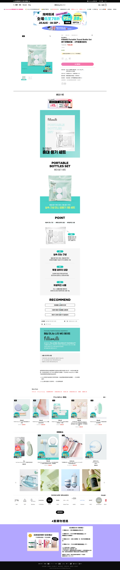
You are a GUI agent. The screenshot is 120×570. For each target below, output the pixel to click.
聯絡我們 (72, 566)
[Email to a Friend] (65, 84)
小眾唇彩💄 (95, 9)
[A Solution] (41, 500)
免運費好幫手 (50, 391)
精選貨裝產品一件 (81, 533)
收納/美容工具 (74, 35)
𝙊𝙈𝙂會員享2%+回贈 (65, 9)
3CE (25, 504)
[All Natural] (99, 500)
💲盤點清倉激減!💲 (54, 9)
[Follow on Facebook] (99, 1)
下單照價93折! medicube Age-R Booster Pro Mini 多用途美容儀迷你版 (72, 463)
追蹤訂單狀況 (60, 566)
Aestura (82, 504)
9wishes (33, 504)
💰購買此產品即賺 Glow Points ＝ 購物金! (71, 53)
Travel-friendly (41, 391)
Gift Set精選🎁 (103, 9)
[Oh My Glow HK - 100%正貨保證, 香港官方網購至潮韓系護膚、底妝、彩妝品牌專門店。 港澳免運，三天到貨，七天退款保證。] (60, 5)
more (63, 47)
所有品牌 (103, 495)
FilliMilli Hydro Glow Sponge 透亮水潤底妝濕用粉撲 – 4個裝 (60, 422)
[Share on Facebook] (62, 84)
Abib (58, 504)
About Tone (66, 504)
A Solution (41, 504)
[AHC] (91, 500)
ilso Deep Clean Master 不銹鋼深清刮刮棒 (24, 462)
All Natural (98, 504)
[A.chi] (49, 500)
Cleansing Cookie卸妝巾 (95, 463)
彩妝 (20, 5)
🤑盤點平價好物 (45, 9)
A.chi (49, 504)
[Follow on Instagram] (100, 1)
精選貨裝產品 (81, 544)
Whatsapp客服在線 (92, 1)
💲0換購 (89, 9)
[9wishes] (33, 500)
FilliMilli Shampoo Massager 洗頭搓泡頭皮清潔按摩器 (98, 422)
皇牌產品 (110, 9)
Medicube (72, 461)
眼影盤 (115, 9)
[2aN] (16, 500)
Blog (29, 5)
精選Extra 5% (83, 9)
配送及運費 (44, 566)
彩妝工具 (67, 35)
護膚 (16, 5)
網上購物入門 (54, 566)
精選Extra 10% (75, 9)
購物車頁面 (72, 550)
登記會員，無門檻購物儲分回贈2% (74, 77)
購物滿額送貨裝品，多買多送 (72, 75)
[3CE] (25, 500)
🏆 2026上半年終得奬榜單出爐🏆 (33, 9)
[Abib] (58, 500)
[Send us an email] (102, 1)
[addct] (74, 500)
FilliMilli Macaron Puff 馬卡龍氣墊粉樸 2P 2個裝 (22, 422)
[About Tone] (66, 500)
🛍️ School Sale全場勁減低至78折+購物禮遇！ (14, 9)
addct (74, 504)
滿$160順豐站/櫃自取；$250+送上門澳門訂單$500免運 (74, 70)
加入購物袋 (77, 64)
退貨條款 (49, 566)
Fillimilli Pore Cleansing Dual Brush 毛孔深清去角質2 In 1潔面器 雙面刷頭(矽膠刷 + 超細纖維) (48, 463)
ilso (24, 461)
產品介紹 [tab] (60, 94)
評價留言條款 (66, 566)
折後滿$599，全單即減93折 (73, 73)
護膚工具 (85, 391)
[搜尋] (13, 5)
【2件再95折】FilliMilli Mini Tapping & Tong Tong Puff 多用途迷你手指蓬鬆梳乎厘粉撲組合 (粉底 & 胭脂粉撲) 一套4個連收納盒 (79, 423)
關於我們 (76, 566)
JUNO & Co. (96, 461)
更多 (104, 397)
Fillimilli (64, 37)
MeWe (105, 1)
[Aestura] (82, 500)
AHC (91, 504)
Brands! (25, 5)
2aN (17, 504)
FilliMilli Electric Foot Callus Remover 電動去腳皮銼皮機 (41, 422)
